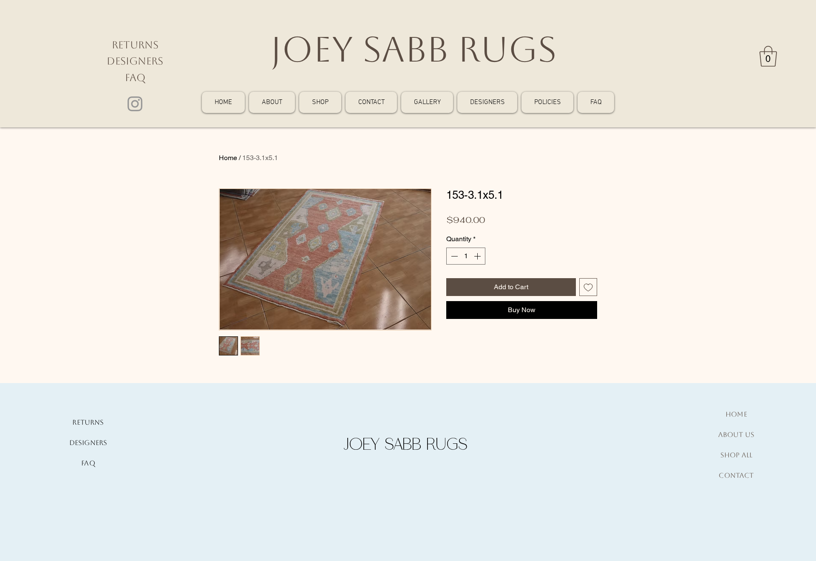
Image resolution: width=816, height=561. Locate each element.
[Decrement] (453, 256)
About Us (736, 435)
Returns (135, 45)
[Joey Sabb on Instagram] (135, 104)
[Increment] (478, 256)
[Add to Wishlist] (588, 287)
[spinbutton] (465, 256)
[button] (768, 56)
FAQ (135, 78)
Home (228, 158)
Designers (135, 61)
